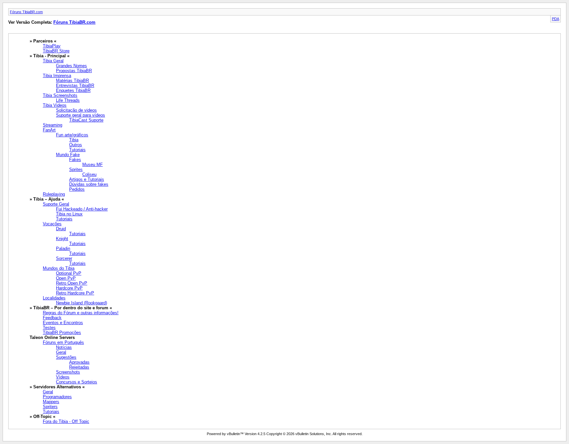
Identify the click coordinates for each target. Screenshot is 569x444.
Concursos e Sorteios (76, 381)
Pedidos (77, 189)
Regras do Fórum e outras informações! (81, 312)
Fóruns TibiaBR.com (26, 12)
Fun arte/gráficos (72, 134)
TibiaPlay (52, 45)
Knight (62, 238)
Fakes (75, 159)
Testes (49, 327)
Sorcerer (64, 258)
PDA (555, 19)
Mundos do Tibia (58, 268)
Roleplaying (54, 194)
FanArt (49, 129)
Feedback (52, 317)
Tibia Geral (53, 60)
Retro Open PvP (71, 283)
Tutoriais (77, 149)
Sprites (76, 169)
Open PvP (66, 278)
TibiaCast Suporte (86, 120)
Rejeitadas (79, 367)
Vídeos (62, 377)
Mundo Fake (68, 154)
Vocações (52, 223)
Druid (61, 228)
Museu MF (92, 164)
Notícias (64, 347)
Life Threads (68, 100)
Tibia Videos (55, 105)
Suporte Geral (56, 204)
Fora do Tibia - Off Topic (66, 421)
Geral (61, 352)
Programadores (57, 396)
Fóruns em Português (63, 342)
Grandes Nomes (71, 65)
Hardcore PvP (69, 288)
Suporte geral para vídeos (80, 115)
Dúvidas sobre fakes (88, 184)
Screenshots (68, 372)
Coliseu (89, 174)
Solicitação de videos (76, 110)
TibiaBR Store (56, 50)
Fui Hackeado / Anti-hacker (82, 209)
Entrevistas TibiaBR (75, 85)
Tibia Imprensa (57, 75)
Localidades (54, 297)
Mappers (51, 401)
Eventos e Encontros (63, 322)
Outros (75, 144)
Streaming (52, 125)
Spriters (50, 406)
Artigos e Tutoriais (86, 179)
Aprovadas (79, 362)
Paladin (63, 248)
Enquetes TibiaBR (73, 90)
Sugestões (66, 357)
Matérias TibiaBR (72, 80)
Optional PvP (68, 273)
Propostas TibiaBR (74, 70)
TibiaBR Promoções (62, 332)
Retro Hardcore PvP (75, 293)
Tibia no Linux (69, 213)
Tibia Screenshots (60, 95)
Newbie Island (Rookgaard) (81, 302)
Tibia (73, 139)
